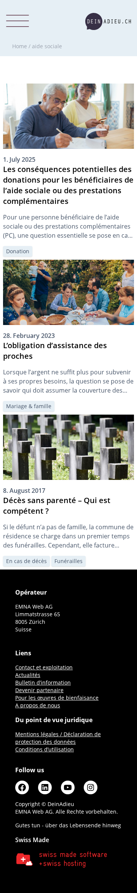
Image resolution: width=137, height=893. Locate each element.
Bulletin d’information (43, 682)
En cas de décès (26, 561)
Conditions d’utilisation (44, 749)
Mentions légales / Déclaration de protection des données (58, 737)
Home (19, 46)
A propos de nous (37, 705)
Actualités (27, 674)
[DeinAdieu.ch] (108, 21)
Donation (17, 251)
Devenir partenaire (39, 690)
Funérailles (68, 561)
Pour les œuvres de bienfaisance (57, 697)
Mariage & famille (28, 406)
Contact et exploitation (44, 667)
